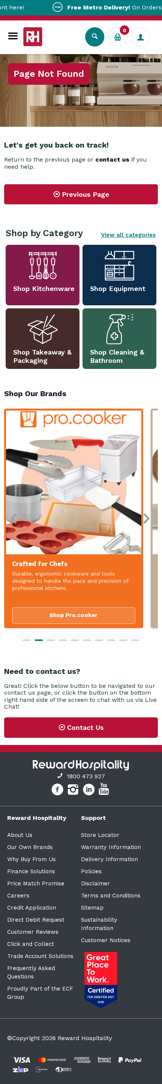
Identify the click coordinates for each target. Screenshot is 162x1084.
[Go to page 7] (99, 640)
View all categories (128, 235)
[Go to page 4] (63, 640)
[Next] (147, 519)
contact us (112, 159)
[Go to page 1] (27, 640)
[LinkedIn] (90, 791)
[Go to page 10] (135, 640)
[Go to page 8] (111, 640)
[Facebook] (58, 791)
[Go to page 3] (51, 640)
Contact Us (85, 727)
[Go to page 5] (75, 640)
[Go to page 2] (39, 640)
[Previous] (14, 519)
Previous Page (85, 194)
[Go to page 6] (87, 640)
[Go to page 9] (123, 640)
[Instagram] (74, 791)
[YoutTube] (105, 791)
